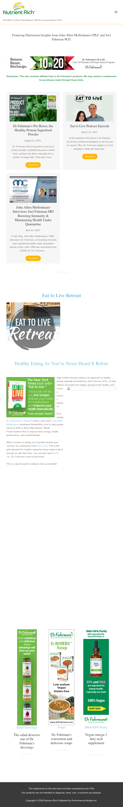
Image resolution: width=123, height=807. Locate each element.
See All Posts (62, 272)
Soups (62, 727)
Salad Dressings (26, 727)
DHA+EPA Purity (96, 727)
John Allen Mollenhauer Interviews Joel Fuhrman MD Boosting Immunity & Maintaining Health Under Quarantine (33, 215)
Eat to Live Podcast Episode (89, 125)
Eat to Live (42, 446)
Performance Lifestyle (20, 421)
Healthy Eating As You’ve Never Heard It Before (61, 363)
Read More (33, 165)
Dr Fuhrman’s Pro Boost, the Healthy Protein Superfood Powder (33, 130)
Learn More (27, 754)
